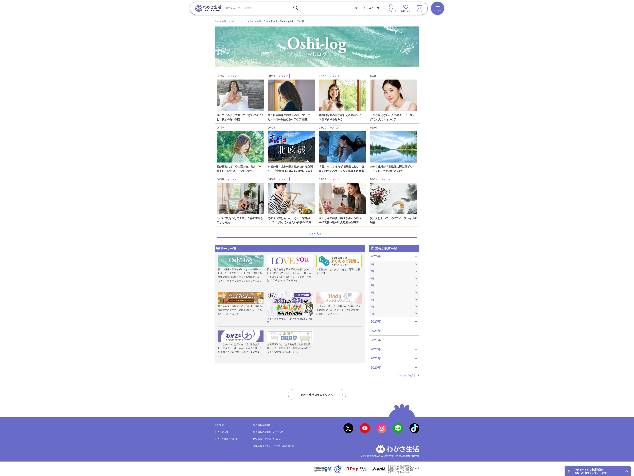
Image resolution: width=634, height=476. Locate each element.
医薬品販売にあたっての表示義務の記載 (274, 446)
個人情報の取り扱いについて (268, 432)
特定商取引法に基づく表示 (267, 439)
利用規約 (219, 425)
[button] (598, 471)
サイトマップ (222, 432)
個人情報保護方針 (262, 425)
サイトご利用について (226, 439)
